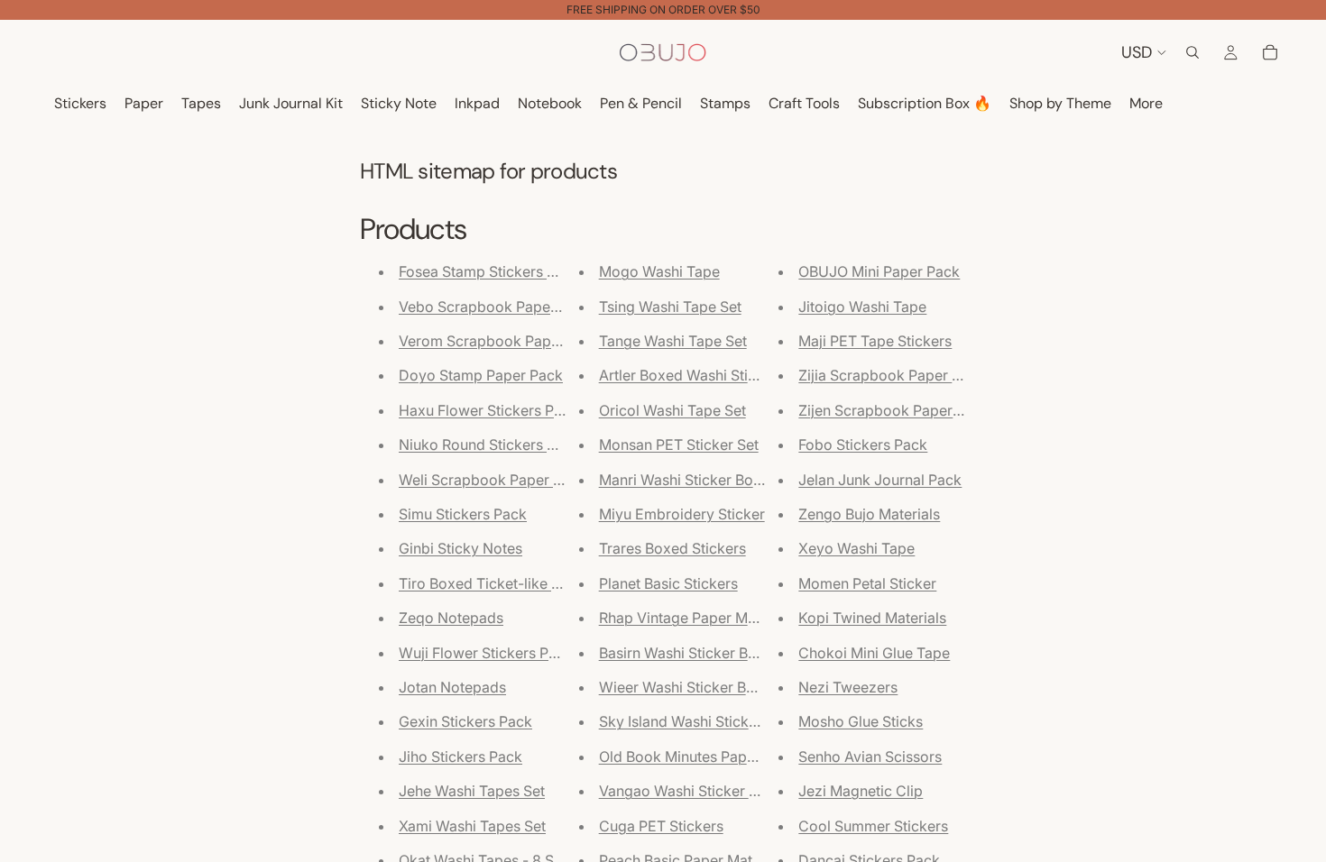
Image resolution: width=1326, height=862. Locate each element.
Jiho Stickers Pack (460, 756)
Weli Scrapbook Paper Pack (492, 480)
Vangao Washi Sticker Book (691, 791)
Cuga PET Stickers (661, 826)
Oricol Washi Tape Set (672, 410)
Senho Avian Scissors (870, 756)
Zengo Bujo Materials (869, 514)
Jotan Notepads (452, 687)
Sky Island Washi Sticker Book (700, 721)
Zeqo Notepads (451, 618)
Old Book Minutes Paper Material (708, 756)
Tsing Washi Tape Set (670, 307)
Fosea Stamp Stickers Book (490, 271)
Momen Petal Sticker (867, 583)
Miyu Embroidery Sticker (682, 514)
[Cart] (1270, 52)
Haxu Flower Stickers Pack (488, 410)
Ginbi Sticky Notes (460, 548)
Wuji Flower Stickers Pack (486, 653)
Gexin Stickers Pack (465, 721)
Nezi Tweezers (848, 687)
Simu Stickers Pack (463, 514)
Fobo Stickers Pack (862, 445)
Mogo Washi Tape (659, 271)
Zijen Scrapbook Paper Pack (894, 410)
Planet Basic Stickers (668, 583)
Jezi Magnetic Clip (860, 791)
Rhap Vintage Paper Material (694, 618)
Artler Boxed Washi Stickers (692, 375)
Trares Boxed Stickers (672, 548)
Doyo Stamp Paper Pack (481, 375)
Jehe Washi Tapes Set (472, 791)
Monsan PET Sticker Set (679, 445)
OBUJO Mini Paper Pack (879, 271)
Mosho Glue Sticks (860, 721)
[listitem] (1146, 104)
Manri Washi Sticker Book (684, 480)
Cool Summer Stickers (873, 826)
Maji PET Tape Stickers (875, 341)
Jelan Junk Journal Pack (880, 480)
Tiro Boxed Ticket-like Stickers (502, 583)
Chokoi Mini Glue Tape (874, 653)
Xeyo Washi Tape (856, 548)
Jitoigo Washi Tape (862, 307)
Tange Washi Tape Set (673, 341)
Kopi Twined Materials (872, 618)
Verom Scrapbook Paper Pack (500, 341)
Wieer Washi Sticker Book (685, 687)
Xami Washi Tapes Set (472, 826)
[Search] (1192, 52)
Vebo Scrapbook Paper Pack (496, 307)
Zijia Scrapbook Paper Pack (891, 375)
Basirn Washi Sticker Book (686, 653)
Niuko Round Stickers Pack (489, 445)
